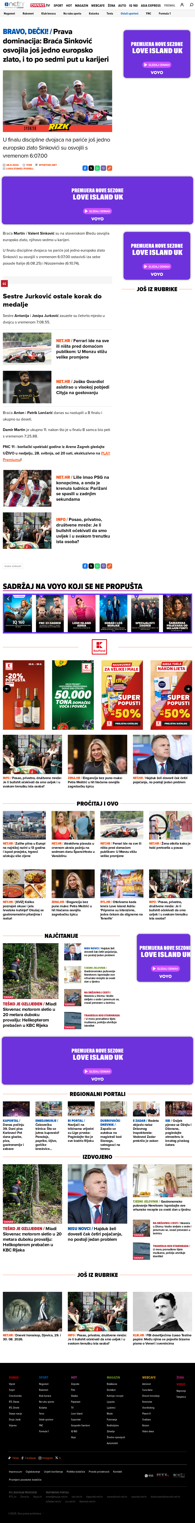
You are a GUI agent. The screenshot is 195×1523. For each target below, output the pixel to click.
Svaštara (146, 1419)
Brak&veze (112, 1384)
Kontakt (117, 1472)
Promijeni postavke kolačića (25, 1480)
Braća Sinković (13, 566)
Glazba (74, 1395)
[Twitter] (91, 168)
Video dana (148, 1431)
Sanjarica (181, 1396)
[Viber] (103, 168)
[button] (8, 599)
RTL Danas (14, 1401)
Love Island (76, 1413)
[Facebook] (85, 168)
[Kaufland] (97, 647)
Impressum (15, 1472)
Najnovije (181, 1391)
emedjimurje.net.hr (57, 1497)
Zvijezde (75, 1384)
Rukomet (28, 13)
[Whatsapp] (97, 168)
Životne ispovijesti (116, 1437)
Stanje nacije (15, 1413)
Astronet (146, 1384)
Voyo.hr (37, 1497)
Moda (110, 1413)
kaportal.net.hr (94, 1497)
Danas (14, 1377)
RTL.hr (13, 1497)
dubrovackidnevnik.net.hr (165, 1497)
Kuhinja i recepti (115, 1395)
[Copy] (109, 168)
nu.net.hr (70, 1501)
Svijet (12, 1390)
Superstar (76, 1419)
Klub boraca (48, 13)
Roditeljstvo (113, 1425)
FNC (148, 13)
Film (73, 1390)
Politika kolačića (76, 1472)
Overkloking (148, 1407)
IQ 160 (133, 5)
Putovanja (112, 1419)
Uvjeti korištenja (53, 1472)
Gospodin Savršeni (80, 1425)
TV (72, 1407)
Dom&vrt (111, 1390)
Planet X (146, 1413)
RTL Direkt (14, 1407)
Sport (58, 5)
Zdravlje (111, 1431)
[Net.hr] (179, 1475)
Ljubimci (111, 1407)
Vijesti (12, 1384)
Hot (69, 5)
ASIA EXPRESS (151, 5)
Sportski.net (48, 165)
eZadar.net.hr (53, 1501)
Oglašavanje (33, 1472)
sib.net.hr (77, 1497)
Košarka (94, 13)
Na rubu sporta (72, 13)
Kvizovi (145, 1425)
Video (181, 1384)
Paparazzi (75, 1401)
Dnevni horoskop (151, 1395)
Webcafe (98, 5)
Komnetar (147, 1401)
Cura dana (147, 1390)
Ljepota (110, 1401)
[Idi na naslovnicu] (16, 8)
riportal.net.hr (139, 1497)
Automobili (112, 1443)
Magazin (81, 5)
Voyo (73, 1437)
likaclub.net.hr (87, 1501)
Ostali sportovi (129, 13)
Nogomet (9, 13)
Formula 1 (165, 13)
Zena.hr (24, 1497)
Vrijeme (13, 1425)
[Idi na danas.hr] (40, 5)
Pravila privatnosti (99, 1472)
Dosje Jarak (15, 1419)
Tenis (110, 13)
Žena (111, 5)
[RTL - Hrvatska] (162, 1475)
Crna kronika (15, 1395)
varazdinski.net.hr (117, 1497)
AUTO (122, 5)
